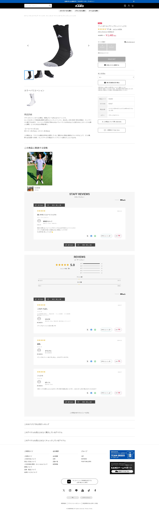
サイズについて (131, 42)
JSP (82, 456)
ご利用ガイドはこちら (113, 130)
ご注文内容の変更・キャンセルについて (35, 464)
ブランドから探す (80, 10)
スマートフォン (86, 497)
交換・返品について (30, 469)
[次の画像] (88, 45)
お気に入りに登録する (112, 65)
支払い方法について (30, 461)
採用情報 (55, 464)
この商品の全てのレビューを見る (79, 412)
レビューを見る (117, 29)
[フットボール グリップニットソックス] (31, 100)
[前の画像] (28, 45)
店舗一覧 (55, 461)
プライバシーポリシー (74, 503)
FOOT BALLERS (86, 461)
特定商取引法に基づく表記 (90, 503)
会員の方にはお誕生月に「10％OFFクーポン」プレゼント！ (79, 1)
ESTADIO (84, 459)
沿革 (54, 459)
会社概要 (55, 456)
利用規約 (63, 503)
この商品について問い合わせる (112, 121)
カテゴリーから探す (65, 10)
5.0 (72, 265)
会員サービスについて (30, 472)
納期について (28, 467)
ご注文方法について (30, 459)
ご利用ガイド (28, 456)
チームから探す (93, 10)
